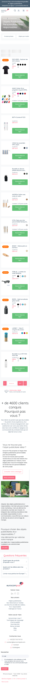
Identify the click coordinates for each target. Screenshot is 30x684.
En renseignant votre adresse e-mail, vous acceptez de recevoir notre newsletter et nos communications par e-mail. (15, 662)
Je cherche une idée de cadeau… (15, 605)
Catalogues (16, 647)
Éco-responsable (15, 607)
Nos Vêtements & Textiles (15, 603)
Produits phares (8, 36)
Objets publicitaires (15, 601)
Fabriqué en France (15, 609)
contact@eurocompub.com (16, 642)
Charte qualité (15, 622)
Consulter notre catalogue (12, 472)
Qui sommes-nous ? (15, 618)
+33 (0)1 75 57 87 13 (16, 639)
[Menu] (27, 10)
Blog (15, 628)
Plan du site (5, 682)
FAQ (15, 630)
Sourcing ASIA (15, 624)
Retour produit (15, 626)
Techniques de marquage (15, 620)
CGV (14, 679)
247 (20, 383)
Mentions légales (6, 679)
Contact (16, 645)
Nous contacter (9, 478)
